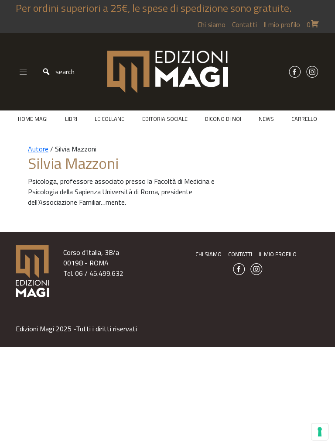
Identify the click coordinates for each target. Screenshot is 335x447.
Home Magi (33, 118)
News (266, 118)
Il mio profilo (281, 24)
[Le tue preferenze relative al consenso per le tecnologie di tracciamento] (319, 431)
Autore (38, 149)
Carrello (304, 118)
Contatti (244, 24)
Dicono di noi (223, 118)
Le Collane (109, 118)
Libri (71, 118)
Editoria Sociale (165, 118)
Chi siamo (212, 24)
